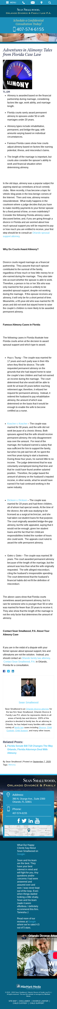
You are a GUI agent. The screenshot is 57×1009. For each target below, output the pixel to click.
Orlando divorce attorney (37, 709)
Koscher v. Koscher (17, 423)
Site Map (13, 1001)
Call (23, 2)
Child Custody (20, 1003)
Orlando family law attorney (36, 658)
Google (32, 921)
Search (49, 2)
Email (33, 2)
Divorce (42, 727)
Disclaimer (24, 1001)
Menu (13, 2)
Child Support (21, 730)
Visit (41, 2)
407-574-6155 (30, 29)
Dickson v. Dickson (17, 500)
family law (19, 727)
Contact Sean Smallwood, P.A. (19, 661)
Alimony (12, 764)
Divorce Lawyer (40, 1001)
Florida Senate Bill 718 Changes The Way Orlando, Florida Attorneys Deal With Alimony (30, 749)
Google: (21, 854)
